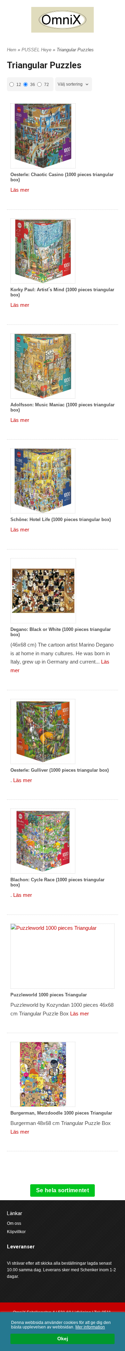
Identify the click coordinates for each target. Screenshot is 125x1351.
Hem (11, 49)
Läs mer (19, 190)
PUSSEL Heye (37, 49)
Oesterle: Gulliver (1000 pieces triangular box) (59, 770)
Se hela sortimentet (62, 1190)
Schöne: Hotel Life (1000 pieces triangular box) (60, 519)
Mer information (90, 1327)
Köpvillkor (16, 1231)
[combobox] (74, 84)
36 (32, 84)
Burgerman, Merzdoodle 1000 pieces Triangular (61, 1113)
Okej (62, 1338)
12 (18, 84)
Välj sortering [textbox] (70, 84)
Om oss (14, 1223)
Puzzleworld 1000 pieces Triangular (48, 994)
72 (46, 84)
